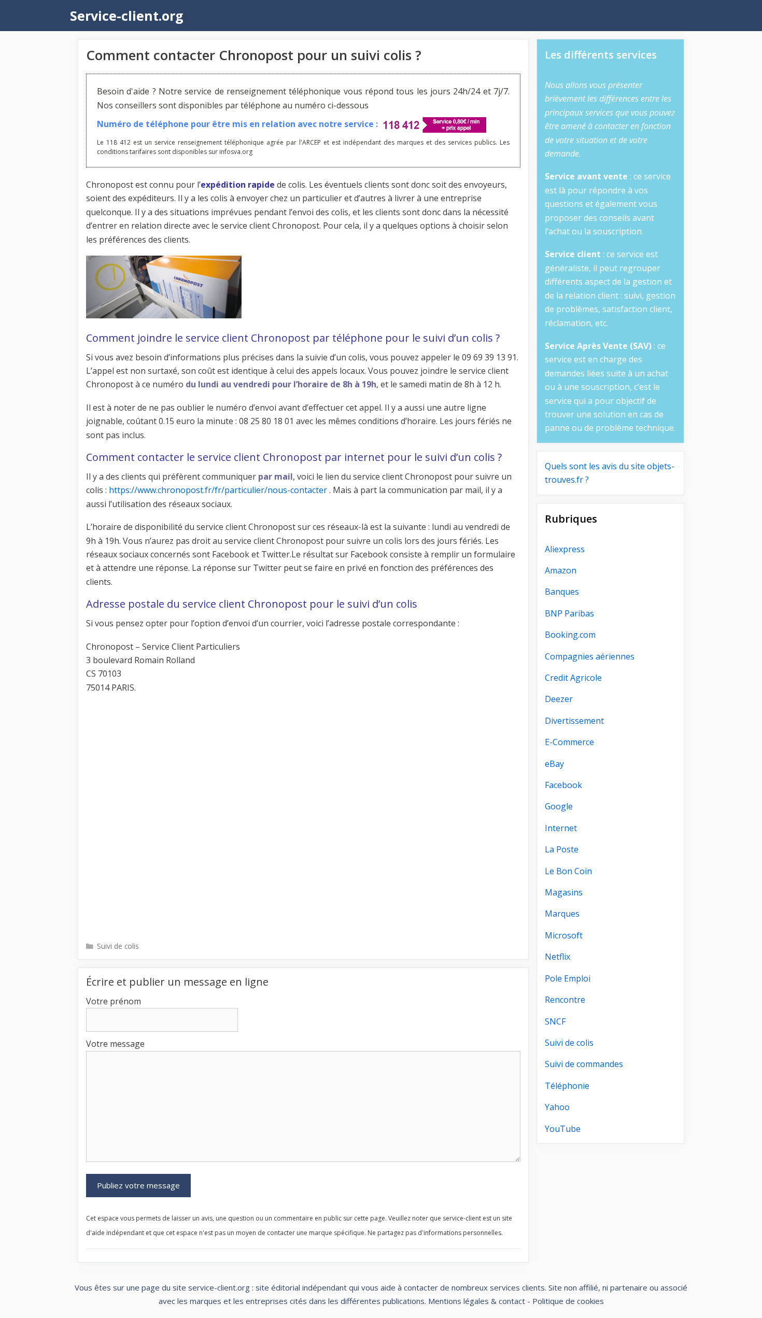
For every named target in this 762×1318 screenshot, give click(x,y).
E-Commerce (569, 742)
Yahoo (557, 1107)
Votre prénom (113, 1001)
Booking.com (570, 634)
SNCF (555, 1021)
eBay (554, 763)
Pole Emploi (567, 978)
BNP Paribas (569, 613)
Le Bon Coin (568, 871)
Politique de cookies (568, 1301)
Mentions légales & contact (476, 1301)
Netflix (557, 956)
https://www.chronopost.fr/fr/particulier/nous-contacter (218, 490)
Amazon (560, 570)
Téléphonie (567, 1085)
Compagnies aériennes (589, 656)
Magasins (564, 892)
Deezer (559, 699)
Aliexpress (565, 549)
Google (559, 806)
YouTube (563, 1128)
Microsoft (564, 935)
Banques (562, 591)
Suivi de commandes (584, 1064)
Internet (561, 828)
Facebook (563, 785)
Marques (562, 913)
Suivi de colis (118, 946)
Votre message (115, 1043)
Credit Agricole (573, 677)
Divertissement (574, 720)
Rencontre (565, 999)
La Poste (561, 849)
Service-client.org (127, 15)
